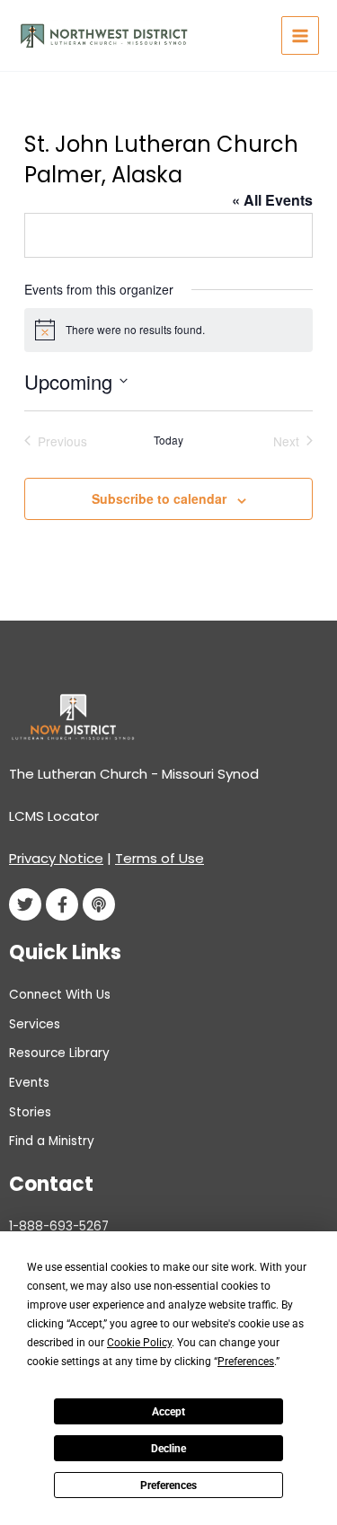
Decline (168, 1448)
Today (168, 440)
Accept (168, 1412)
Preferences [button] (245, 1361)
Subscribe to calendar (159, 498)
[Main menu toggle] (300, 35)
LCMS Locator (54, 816)
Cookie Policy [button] (139, 1342)
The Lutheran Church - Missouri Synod (134, 773)
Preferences (168, 1485)
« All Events (272, 200)
